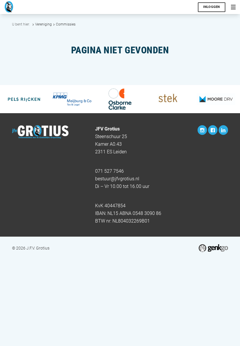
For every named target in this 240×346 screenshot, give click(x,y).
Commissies (66, 24)
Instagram (202, 130)
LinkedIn (223, 130)
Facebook (212, 130)
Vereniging (43, 24)
